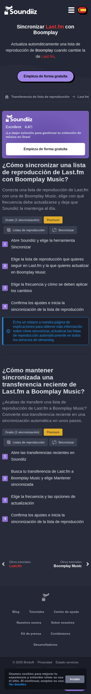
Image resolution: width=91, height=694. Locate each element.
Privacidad (45, 662)
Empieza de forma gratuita (45, 76)
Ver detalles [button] (17, 684)
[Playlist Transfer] (21, 10)
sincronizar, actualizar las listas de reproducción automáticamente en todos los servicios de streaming (47, 335)
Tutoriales (36, 611)
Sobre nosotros (62, 622)
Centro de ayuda (66, 611)
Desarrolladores (45, 644)
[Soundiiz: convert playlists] (45, 597)
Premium (53, 220)
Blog (15, 611)
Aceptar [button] (75, 679)
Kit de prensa (31, 633)
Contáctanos (60, 633)
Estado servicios (67, 662)
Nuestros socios (29, 622)
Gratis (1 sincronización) (22, 220)
